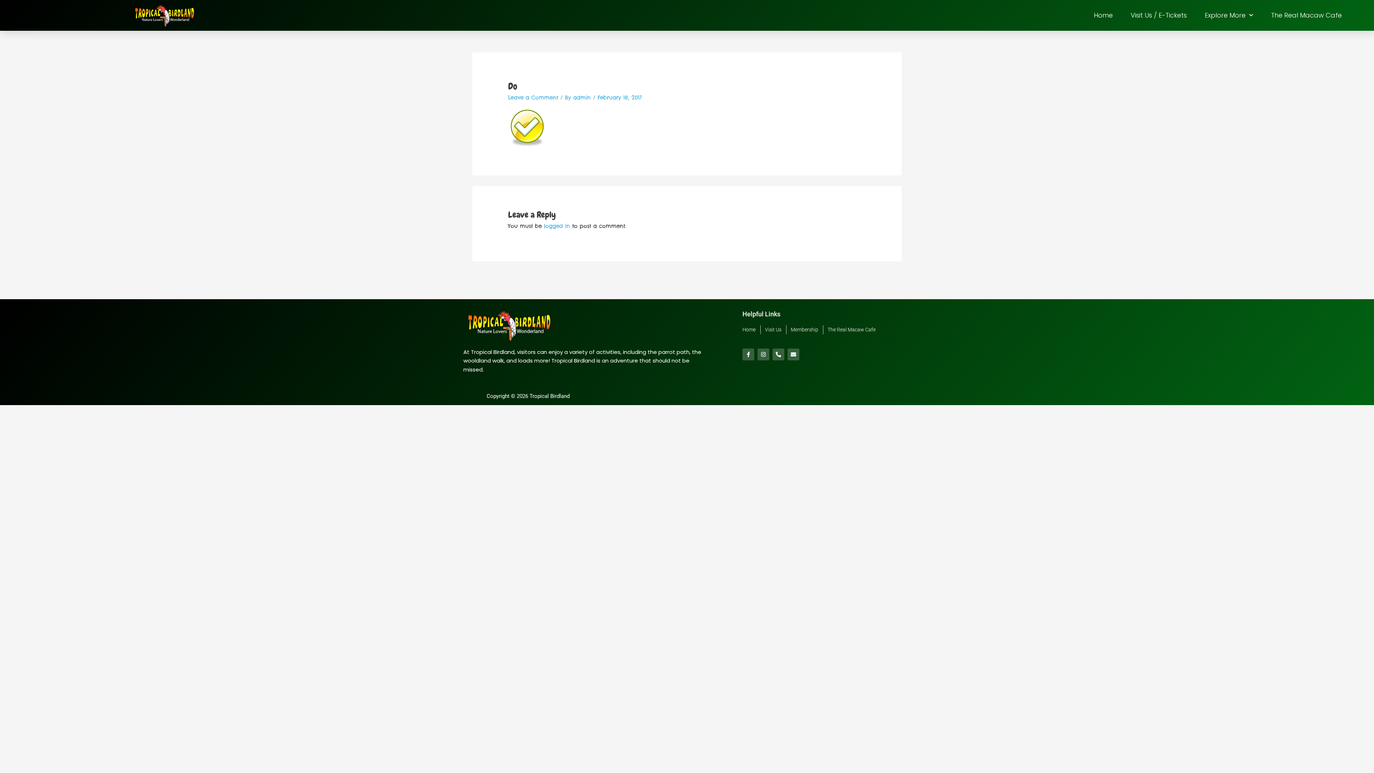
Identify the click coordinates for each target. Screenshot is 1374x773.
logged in (557, 226)
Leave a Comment (533, 97)
